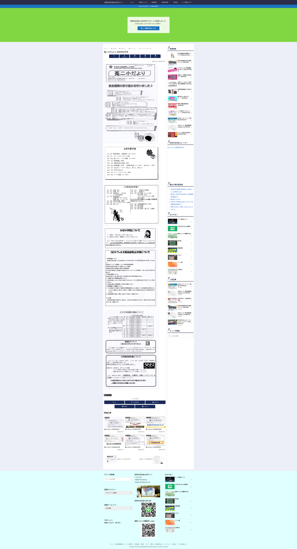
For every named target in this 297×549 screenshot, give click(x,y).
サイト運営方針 (129, 544)
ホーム (112, 544)
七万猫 (165, 546)
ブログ (147, 544)
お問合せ (174, 544)
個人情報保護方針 (119, 544)
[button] (156, 56)
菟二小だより (108, 395)
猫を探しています (176, 199)
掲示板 (142, 544)
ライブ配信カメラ (182, 544)
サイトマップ (167, 544)
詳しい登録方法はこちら (148, 28)
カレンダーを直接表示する (176, 147)
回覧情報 (137, 544)
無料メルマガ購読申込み (156, 544)
